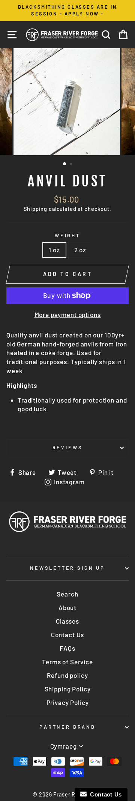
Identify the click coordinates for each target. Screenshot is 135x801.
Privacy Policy (67, 702)
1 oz (54, 249)
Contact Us (67, 634)
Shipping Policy (68, 689)
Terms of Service (67, 661)
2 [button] (72, 164)
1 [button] (65, 164)
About (67, 607)
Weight (67, 235)
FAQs (67, 648)
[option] (67, 10)
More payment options (67, 314)
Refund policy (67, 675)
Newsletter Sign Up (67, 568)
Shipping (35, 209)
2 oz (80, 249)
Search (67, 594)
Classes (67, 621)
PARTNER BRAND (67, 727)
